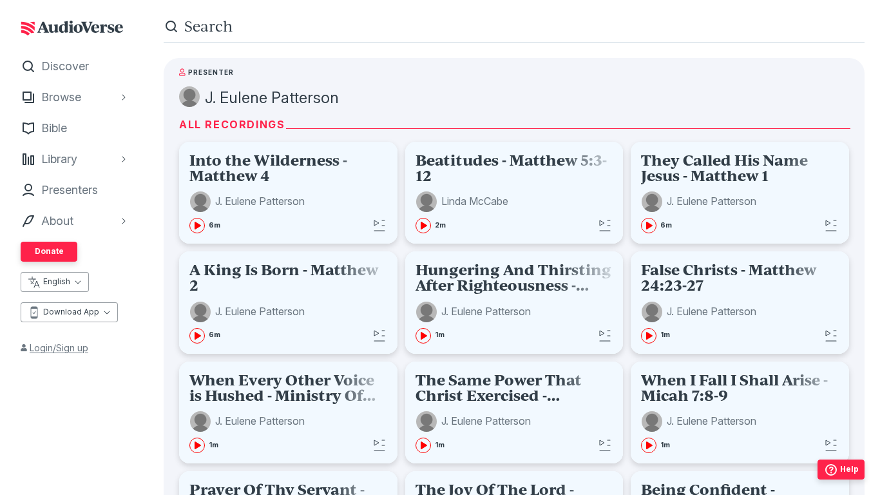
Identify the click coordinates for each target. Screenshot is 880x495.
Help (849, 469)
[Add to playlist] (379, 225)
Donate (49, 251)
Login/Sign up (59, 348)
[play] (197, 225)
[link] (288, 193)
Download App (71, 311)
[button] (249, 202)
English (56, 281)
